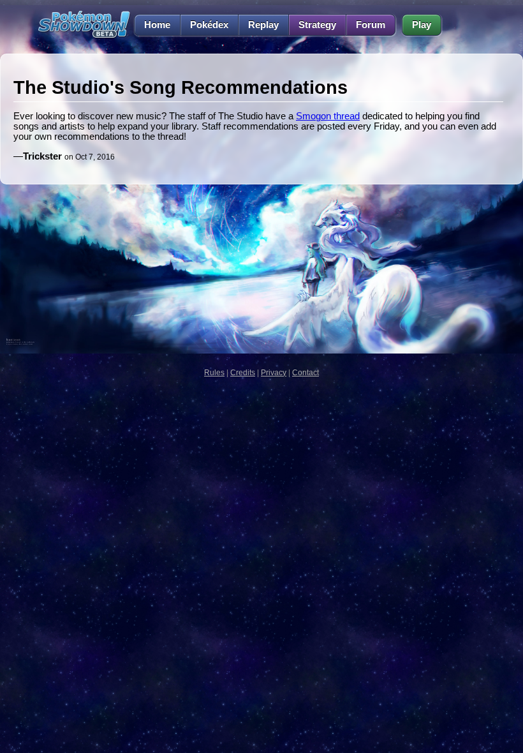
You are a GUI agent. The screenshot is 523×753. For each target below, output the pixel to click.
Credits (242, 372)
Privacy (273, 372)
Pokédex (209, 25)
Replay (263, 25)
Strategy (317, 25)
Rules (214, 372)
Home (157, 25)
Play (421, 25)
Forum (370, 25)
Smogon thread (328, 116)
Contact (305, 372)
